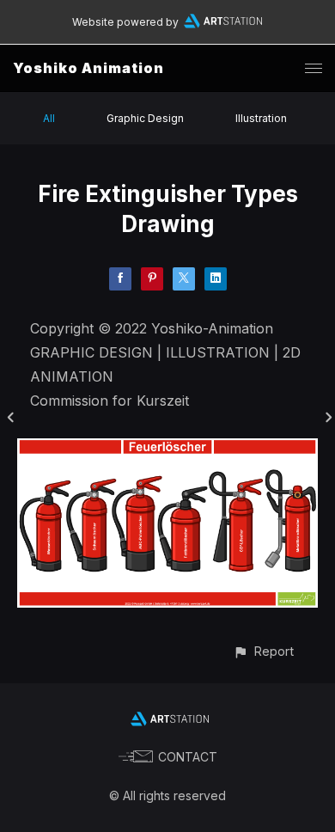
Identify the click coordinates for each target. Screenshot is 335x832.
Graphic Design (145, 118)
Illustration (261, 118)
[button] (263, 651)
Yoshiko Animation (88, 67)
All (49, 118)
